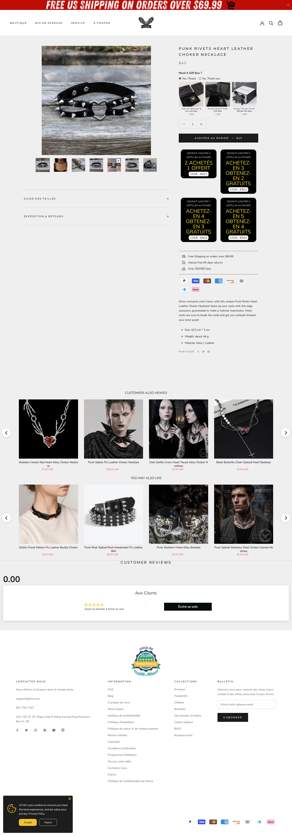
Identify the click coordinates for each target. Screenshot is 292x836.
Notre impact (116, 709)
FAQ (110, 689)
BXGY (177, 729)
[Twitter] (203, 351)
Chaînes (179, 702)
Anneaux (179, 689)
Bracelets (180, 709)
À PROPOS (102, 22)
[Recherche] (271, 23)
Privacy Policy (37, 813)
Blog (110, 696)
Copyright (114, 742)
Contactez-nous (117, 768)
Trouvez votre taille (119, 761)
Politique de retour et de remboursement (133, 729)
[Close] (70, 799)
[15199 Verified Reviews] (146, 677)
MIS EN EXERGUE (49, 22)
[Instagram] (35, 730)
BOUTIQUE (18, 22)
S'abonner (232, 717)
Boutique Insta (183, 735)
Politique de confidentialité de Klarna (130, 781)
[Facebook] (198, 351)
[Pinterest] (208, 351)
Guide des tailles (40, 198)
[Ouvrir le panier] (280, 23)
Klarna (112, 774)
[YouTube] (53, 730)
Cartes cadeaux (183, 722)
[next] (285, 432)
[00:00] (96, 100)
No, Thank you (211, 78)
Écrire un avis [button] (188, 607)
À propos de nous (119, 702)
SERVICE (78, 22)
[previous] (6, 432)
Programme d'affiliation (122, 755)
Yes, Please (189, 78)
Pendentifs (181, 696)
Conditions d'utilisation (122, 748)
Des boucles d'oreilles (187, 715)
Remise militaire (117, 735)
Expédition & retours (43, 216)
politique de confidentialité (124, 715)
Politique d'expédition (121, 722)
